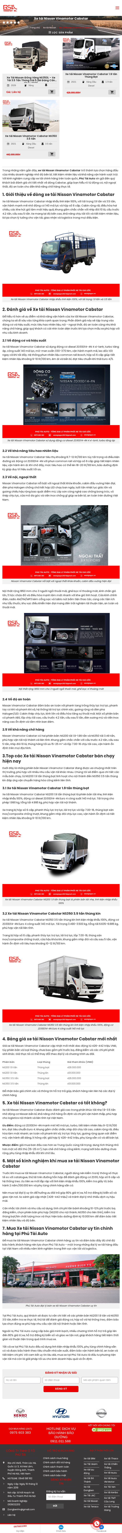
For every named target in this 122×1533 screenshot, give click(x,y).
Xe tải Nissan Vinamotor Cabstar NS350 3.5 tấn (31, 137)
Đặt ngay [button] (112, 92)
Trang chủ (35, 28)
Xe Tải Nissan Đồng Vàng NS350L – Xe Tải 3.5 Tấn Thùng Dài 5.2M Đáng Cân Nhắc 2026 (31, 79)
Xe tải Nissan (49, 28)
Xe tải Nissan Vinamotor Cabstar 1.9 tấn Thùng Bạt (91, 75)
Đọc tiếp (51, 91)
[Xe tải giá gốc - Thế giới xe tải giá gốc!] (12, 8)
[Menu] (117, 8)
